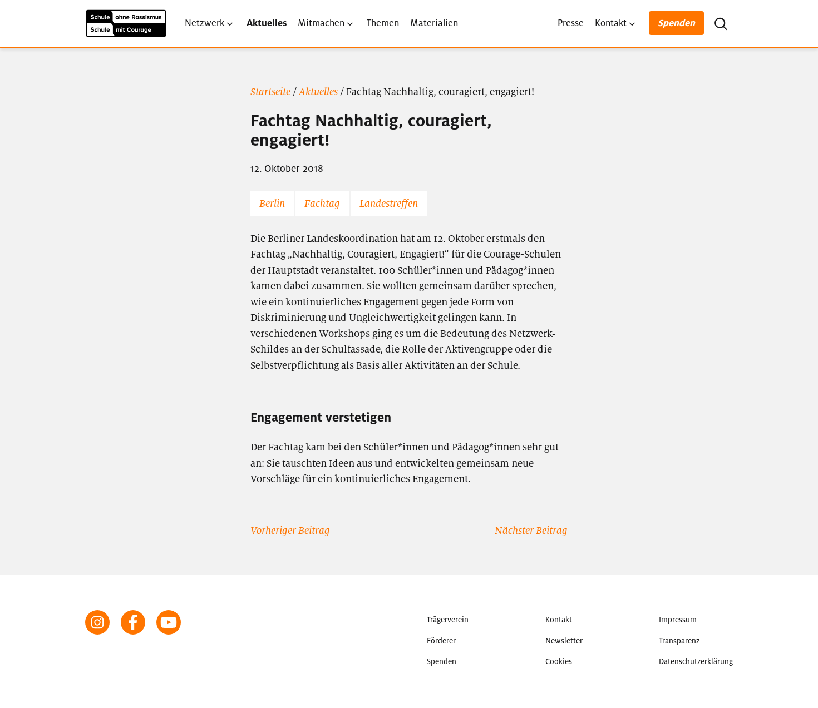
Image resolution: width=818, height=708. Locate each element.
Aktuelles (267, 23)
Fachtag (322, 203)
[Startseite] (126, 23)
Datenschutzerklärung (696, 661)
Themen (383, 23)
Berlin (272, 203)
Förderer (441, 641)
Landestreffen (388, 203)
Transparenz (679, 641)
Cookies (558, 661)
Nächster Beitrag (531, 530)
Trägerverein (448, 620)
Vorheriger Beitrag (290, 530)
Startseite (270, 92)
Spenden (676, 23)
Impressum (678, 620)
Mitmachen (321, 23)
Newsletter (564, 641)
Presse (571, 23)
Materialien (434, 23)
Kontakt (611, 23)
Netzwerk (204, 23)
